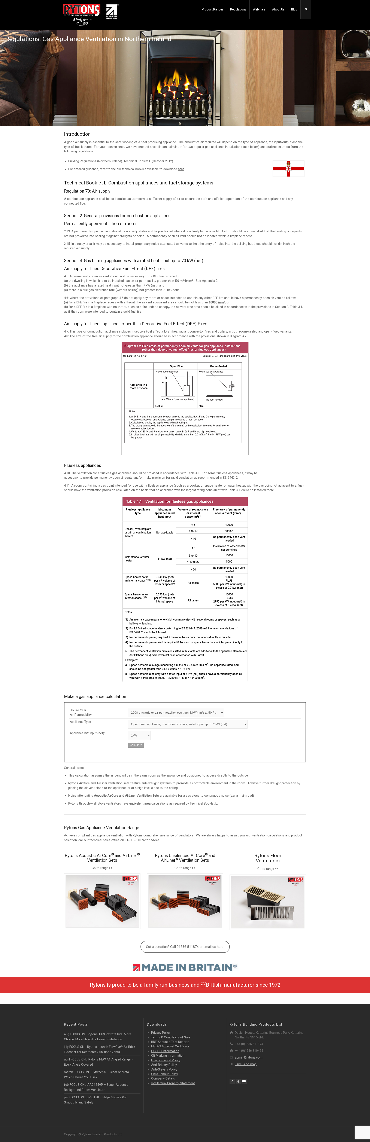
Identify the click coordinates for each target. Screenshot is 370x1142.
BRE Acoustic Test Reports (170, 1042)
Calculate (136, 745)
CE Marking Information (167, 1055)
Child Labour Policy (164, 1074)
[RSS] (232, 1081)
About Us (278, 9)
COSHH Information (165, 1051)
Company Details (163, 1078)
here (181, 169)
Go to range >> (102, 868)
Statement (173, 1083)
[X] (238, 1081)
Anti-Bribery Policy (164, 1065)
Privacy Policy (160, 1033)
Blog (294, 9)
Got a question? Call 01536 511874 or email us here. (185, 947)
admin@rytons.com (249, 1057)
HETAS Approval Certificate (170, 1046)
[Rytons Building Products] (91, 15)
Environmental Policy (165, 1060)
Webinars (259, 9)
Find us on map (246, 1064)
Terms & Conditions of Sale (170, 1037)
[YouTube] (244, 1081)
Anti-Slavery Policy (164, 1069)
